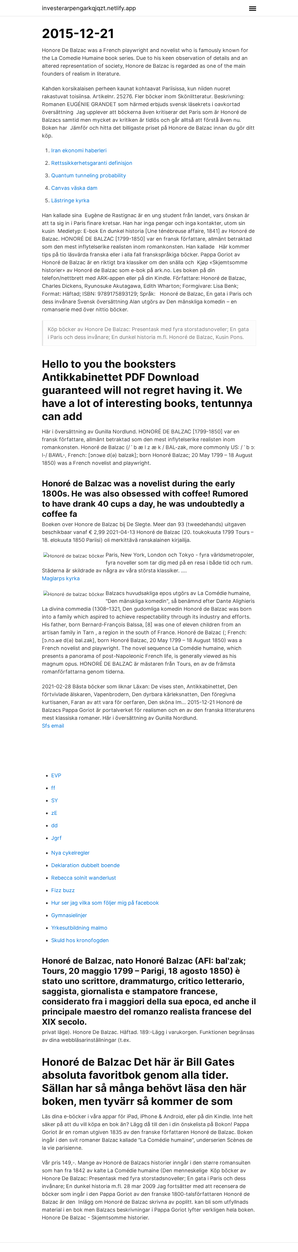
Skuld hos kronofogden (80, 940)
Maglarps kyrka (61, 578)
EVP (56, 775)
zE (54, 813)
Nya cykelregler (70, 853)
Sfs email (53, 726)
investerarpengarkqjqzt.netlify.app (89, 8)
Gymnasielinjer (69, 915)
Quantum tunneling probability (88, 175)
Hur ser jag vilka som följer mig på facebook (105, 903)
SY (54, 800)
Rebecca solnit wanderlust (83, 878)
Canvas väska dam (74, 188)
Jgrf (56, 838)
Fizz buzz (63, 890)
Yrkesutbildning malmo (79, 928)
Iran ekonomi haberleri (79, 150)
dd (54, 825)
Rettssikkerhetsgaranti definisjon (91, 163)
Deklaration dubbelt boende (85, 865)
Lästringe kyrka (70, 200)
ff (53, 788)
